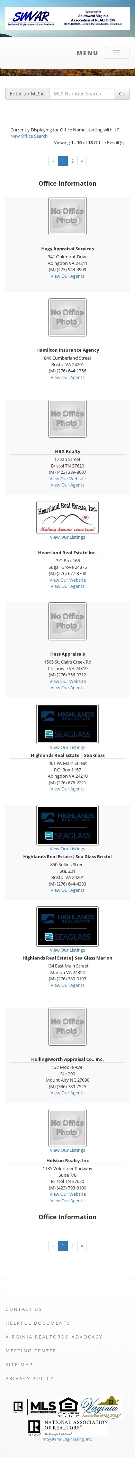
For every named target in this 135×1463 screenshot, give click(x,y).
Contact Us (24, 1309)
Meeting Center (31, 1351)
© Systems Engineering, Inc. (67, 1439)
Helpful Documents (38, 1323)
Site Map (19, 1364)
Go (122, 93)
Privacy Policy (30, 1378)
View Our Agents (67, 276)
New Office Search (29, 136)
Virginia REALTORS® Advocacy (54, 1337)
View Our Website (68, 478)
